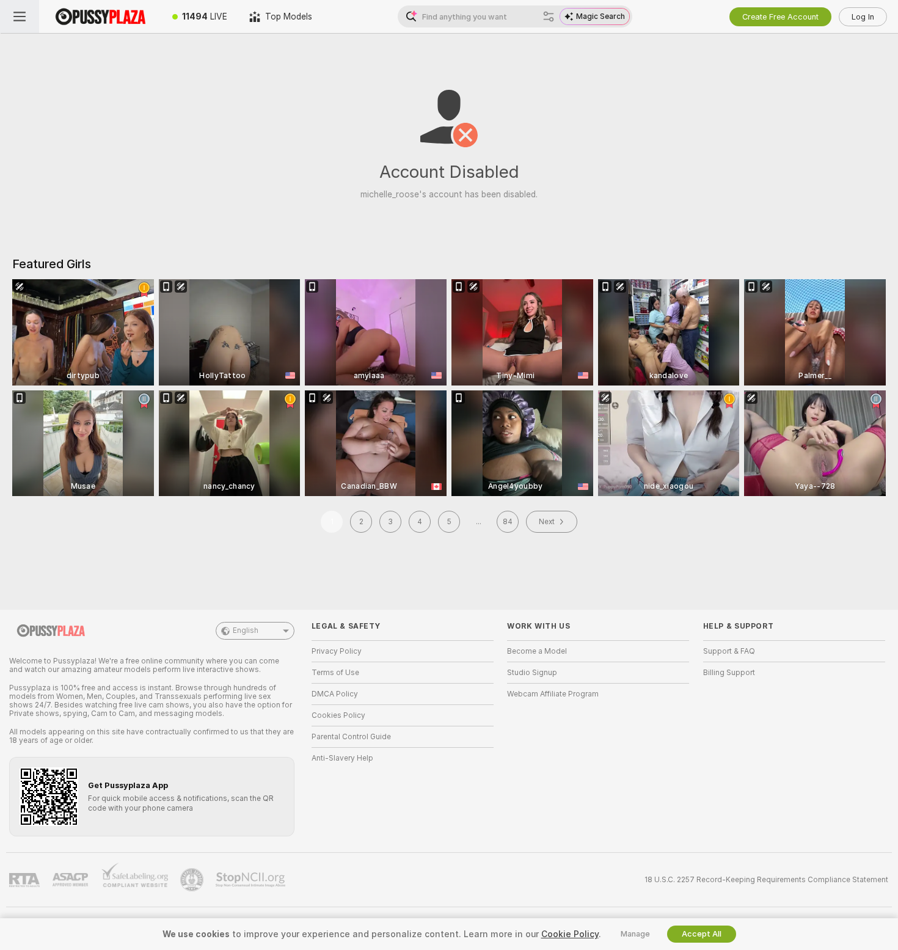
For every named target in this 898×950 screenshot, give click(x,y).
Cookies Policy (338, 715)
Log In (863, 16)
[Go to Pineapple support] (193, 879)
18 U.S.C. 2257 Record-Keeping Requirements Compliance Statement (766, 879)
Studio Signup (532, 672)
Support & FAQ (729, 651)
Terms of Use (335, 672)
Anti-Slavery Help (342, 758)
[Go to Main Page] (100, 16)
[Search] (548, 16)
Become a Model (537, 651)
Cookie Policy (570, 934)
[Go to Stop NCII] (252, 879)
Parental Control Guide (351, 737)
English (245, 630)
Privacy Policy (337, 651)
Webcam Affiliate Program (553, 694)
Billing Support (729, 672)
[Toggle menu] (19, 16)
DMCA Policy (335, 694)
